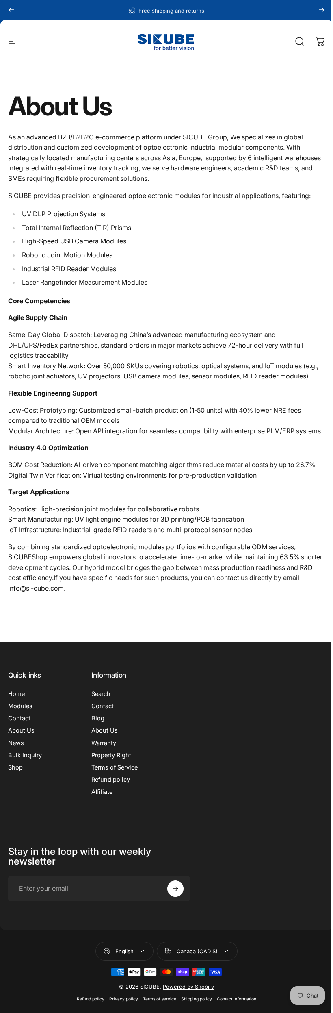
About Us (21, 730)
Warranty (103, 743)
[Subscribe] (175, 888)
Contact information (236, 999)
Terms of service (159, 999)
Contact (19, 718)
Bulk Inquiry (25, 755)
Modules (20, 706)
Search (100, 694)
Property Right (111, 755)
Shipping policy (196, 999)
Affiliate (101, 792)
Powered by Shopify (188, 986)
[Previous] (11, 10)
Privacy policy (123, 999)
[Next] (322, 10)
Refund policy (110, 779)
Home (16, 694)
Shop (15, 767)
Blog (97, 718)
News (16, 743)
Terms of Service (114, 767)
